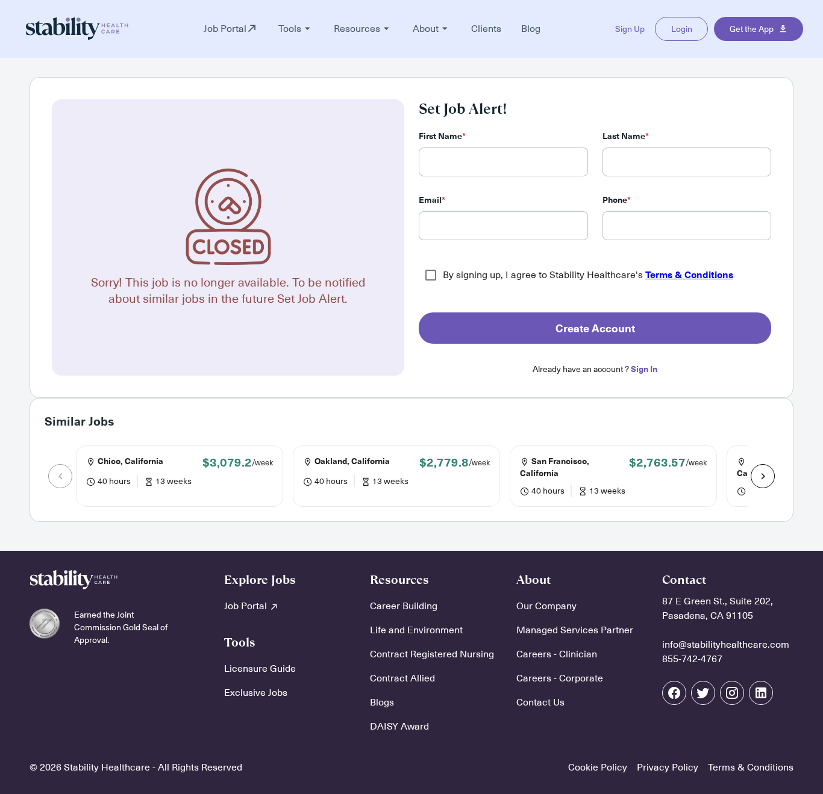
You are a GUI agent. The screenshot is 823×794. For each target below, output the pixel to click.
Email (432, 200)
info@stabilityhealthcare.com (725, 645)
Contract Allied (402, 678)
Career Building (403, 606)
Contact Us (540, 702)
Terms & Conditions (689, 275)
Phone (616, 200)
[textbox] (503, 161)
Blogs (382, 702)
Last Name (625, 136)
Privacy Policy (667, 767)
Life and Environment (416, 630)
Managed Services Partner (574, 630)
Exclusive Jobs (255, 693)
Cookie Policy (597, 767)
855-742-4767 (692, 659)
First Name (442, 136)
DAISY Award (399, 727)
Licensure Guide (260, 669)
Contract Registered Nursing (432, 654)
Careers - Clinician (556, 654)
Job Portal (246, 606)
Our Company (546, 606)
